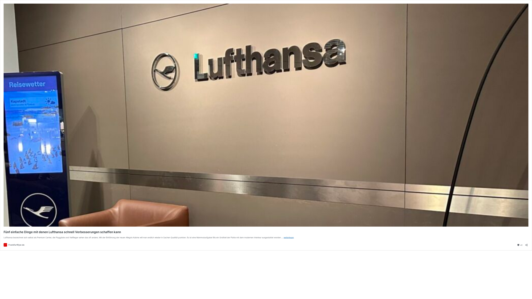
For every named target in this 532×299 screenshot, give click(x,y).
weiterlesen (289, 237)
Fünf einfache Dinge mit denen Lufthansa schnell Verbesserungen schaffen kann (62, 232)
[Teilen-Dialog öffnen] (526, 244)
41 (521, 244)
